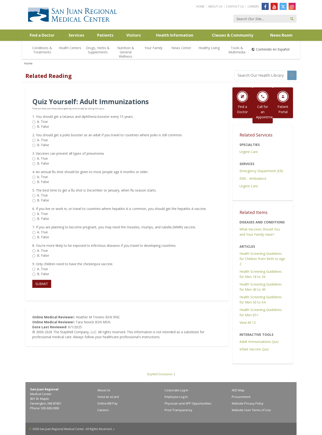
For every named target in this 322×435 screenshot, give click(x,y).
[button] (41, 284)
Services (76, 35)
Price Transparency (178, 410)
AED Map (238, 390)
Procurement (241, 397)
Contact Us (235, 6)
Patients (105, 35)
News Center (181, 48)
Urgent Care (248, 151)
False (43, 126)
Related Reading (48, 76)
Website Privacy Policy (248, 403)
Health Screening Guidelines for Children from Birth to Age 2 (262, 258)
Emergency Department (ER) (261, 171)
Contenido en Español (272, 49)
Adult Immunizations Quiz (259, 341)
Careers (253, 6)
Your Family (153, 48)
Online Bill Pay (107, 403)
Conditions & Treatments (42, 50)
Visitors (133, 35)
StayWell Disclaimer (160, 374)
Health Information (174, 35)
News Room (281, 35)
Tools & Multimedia (236, 50)
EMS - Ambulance (252, 178)
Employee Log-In (176, 397)
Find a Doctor (42, 35)
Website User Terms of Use (251, 410)
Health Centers (70, 48)
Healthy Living (209, 48)
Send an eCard (108, 397)
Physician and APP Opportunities (188, 403)
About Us (215, 6)
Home (200, 6)
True (42, 121)
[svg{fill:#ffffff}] (283, 6)
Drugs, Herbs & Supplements (98, 50)
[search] (260, 75)
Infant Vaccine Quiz (254, 349)
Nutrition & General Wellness (125, 52)
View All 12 (247, 322)
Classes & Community (232, 35)
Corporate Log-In (176, 390)
